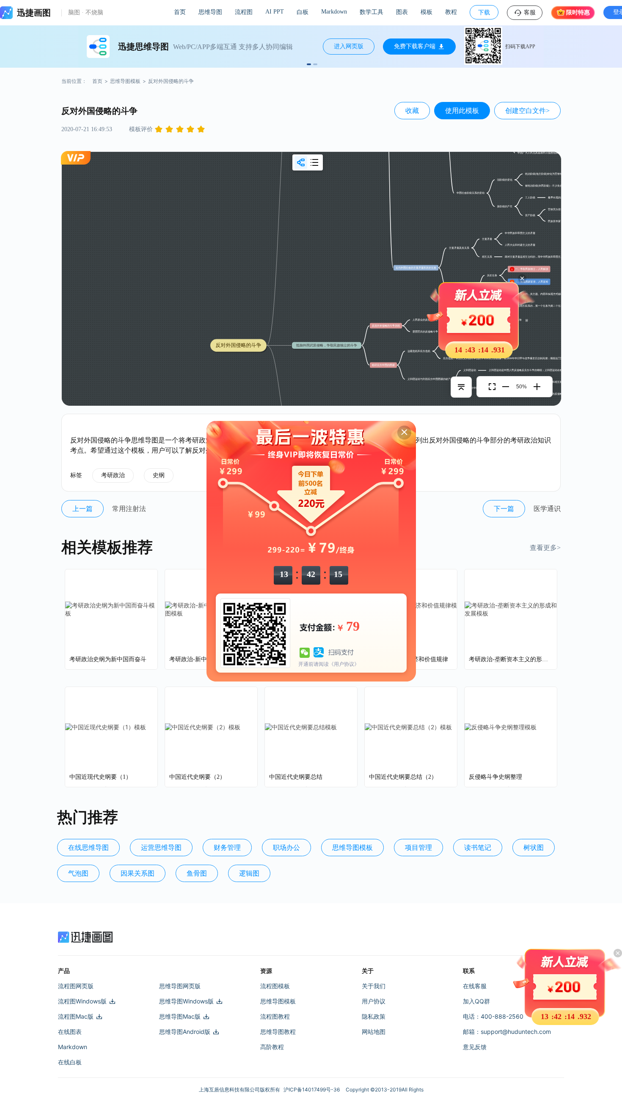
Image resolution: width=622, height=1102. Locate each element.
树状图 (533, 847)
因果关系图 (137, 873)
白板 (302, 12)
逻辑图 (249, 873)
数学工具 (371, 12)
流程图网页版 (76, 985)
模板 (426, 12)
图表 (402, 12)
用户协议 (373, 1001)
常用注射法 (129, 508)
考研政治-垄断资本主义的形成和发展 (511, 659)
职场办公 (286, 847)
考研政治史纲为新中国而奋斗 (107, 659)
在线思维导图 (88, 847)
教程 (451, 12)
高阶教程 (272, 1046)
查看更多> (545, 547)
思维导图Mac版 (180, 1016)
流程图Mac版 (76, 1016)
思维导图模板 (125, 81)
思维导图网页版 (180, 985)
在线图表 (70, 1031)
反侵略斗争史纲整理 (495, 777)
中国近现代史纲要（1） (100, 777)
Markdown (334, 11)
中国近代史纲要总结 (295, 777)
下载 (484, 12)
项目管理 (418, 847)
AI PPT (274, 11)
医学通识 (547, 508)
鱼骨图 (197, 873)
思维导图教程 (278, 1031)
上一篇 (82, 508)
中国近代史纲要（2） (197, 777)
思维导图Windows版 (186, 1001)
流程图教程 (275, 1016)
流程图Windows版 (82, 1001)
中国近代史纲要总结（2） (403, 777)
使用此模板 (462, 110)
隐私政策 (373, 1016)
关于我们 (373, 985)
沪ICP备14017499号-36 (312, 1089)
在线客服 (475, 985)
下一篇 (504, 508)
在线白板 (70, 1062)
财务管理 (227, 847)
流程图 (244, 12)
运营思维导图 (161, 847)
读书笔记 (477, 847)
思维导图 (210, 12)
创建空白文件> (527, 110)
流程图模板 (275, 985)
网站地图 (373, 1031)
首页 (180, 12)
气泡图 (78, 873)
